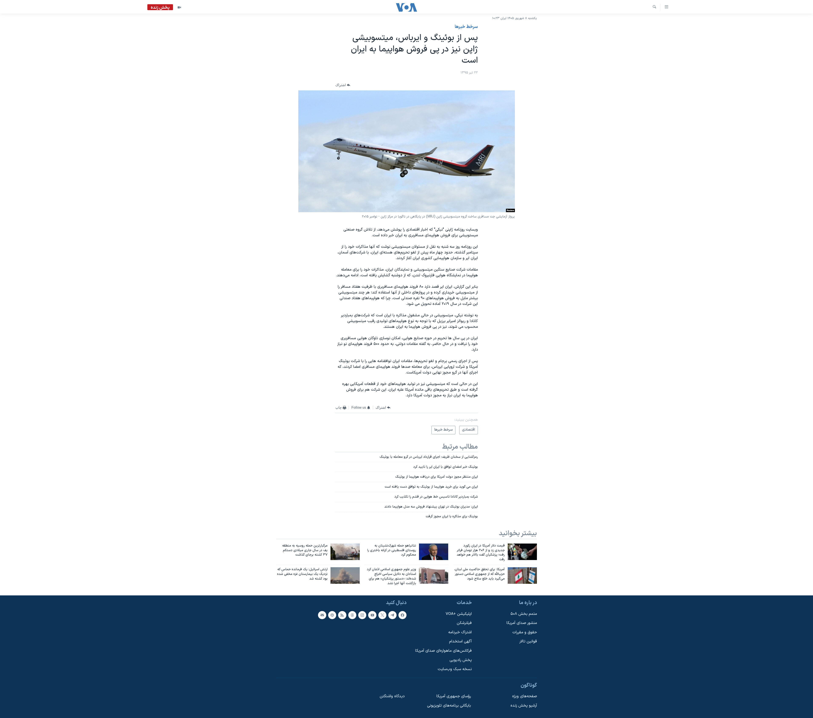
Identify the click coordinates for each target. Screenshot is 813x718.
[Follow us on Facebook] (402, 615)
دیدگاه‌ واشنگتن (392, 696)
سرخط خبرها (466, 27)
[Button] (342, 85)
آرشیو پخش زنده (523, 706)
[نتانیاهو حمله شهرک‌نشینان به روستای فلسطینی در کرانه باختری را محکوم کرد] (433, 552)
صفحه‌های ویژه (524, 696)
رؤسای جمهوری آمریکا (453, 696)
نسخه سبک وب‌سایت (455, 669)
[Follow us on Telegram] (392, 615)
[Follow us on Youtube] (372, 615)
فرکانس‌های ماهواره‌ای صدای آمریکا (443, 651)
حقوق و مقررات (524, 632)
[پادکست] (332, 615)
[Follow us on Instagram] (362, 615)
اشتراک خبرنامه (460, 632)
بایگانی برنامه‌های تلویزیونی (449, 706)
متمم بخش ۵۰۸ (523, 614)
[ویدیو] (179, 7)
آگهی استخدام (460, 642)
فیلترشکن (464, 623)
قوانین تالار (528, 642)
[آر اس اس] (342, 615)
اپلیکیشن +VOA (459, 614)
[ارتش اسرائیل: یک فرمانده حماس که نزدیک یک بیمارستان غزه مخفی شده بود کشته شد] (345, 575)
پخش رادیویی (460, 660)
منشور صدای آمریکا (521, 623)
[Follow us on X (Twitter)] (382, 615)
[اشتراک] (322, 615)
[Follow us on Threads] (352, 615)
